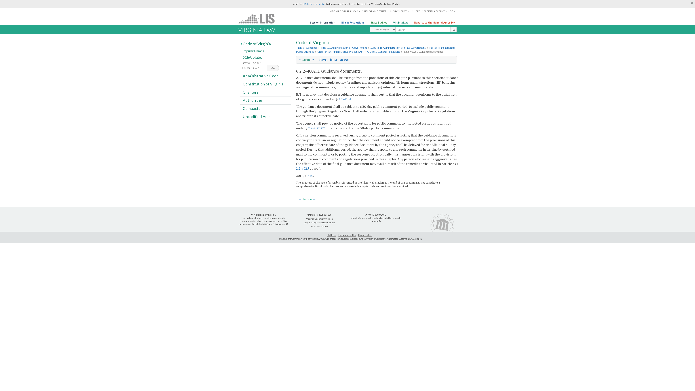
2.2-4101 (344, 99)
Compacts (251, 108)
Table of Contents (306, 47)
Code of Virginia (257, 43)
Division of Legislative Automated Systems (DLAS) (389, 238)
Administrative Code (261, 75)
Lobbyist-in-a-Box (347, 235)
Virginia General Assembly (345, 11)
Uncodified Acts (257, 116)
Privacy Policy (398, 11)
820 (310, 175)
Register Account (434, 11)
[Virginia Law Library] (287, 224)
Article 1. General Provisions (383, 51)
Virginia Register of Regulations (319, 222)
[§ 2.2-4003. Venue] (313, 59)
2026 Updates (252, 57)
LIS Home (331, 235)
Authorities (253, 100)
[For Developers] (379, 221)
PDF (335, 59)
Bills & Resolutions (352, 22)
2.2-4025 (302, 168)
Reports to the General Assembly (434, 22)
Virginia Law (400, 22)
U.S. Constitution (319, 226)
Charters (250, 92)
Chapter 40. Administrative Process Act (340, 51)
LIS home (415, 11)
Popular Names (253, 51)
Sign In (418, 238)
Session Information (322, 22)
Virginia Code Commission (319, 218)
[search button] (454, 29)
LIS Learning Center (314, 3)
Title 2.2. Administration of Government (344, 47)
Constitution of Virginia (263, 83)
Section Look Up (252, 63)
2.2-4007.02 (316, 128)
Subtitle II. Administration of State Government (398, 47)
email (346, 59)
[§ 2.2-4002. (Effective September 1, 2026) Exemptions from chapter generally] (300, 59)
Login (451, 11)
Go (273, 68)
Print (324, 59)
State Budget (378, 22)
